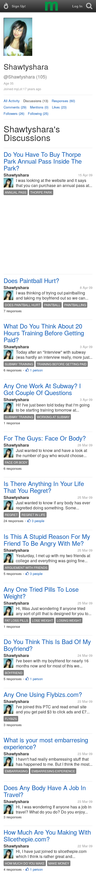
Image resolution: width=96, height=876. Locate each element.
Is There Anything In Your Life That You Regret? (44, 487)
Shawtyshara (16, 175)
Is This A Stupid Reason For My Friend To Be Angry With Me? (47, 540)
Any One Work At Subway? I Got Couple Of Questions (42, 389)
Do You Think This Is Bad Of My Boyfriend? (47, 645)
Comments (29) (15, 107)
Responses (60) (63, 100)
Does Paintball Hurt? (31, 280)
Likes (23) (59, 107)
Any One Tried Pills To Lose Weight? (41, 592)
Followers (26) (14, 113)
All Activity (12, 100)
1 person (36, 370)
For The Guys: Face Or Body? (45, 437)
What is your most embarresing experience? (46, 743)
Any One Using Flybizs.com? (43, 694)
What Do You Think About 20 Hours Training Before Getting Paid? (44, 332)
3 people (38, 520)
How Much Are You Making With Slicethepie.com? (47, 835)
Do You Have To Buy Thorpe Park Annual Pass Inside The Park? (43, 161)
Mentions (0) (39, 107)
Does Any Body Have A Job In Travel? (45, 791)
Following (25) (38, 113)
